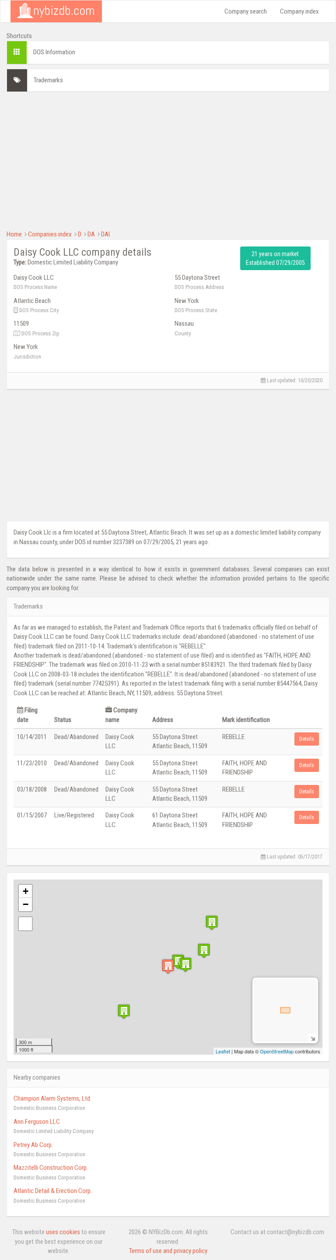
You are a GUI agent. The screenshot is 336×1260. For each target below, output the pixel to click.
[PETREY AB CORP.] (204, 951)
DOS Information (54, 52)
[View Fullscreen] (25, 923)
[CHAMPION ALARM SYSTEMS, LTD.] (178, 962)
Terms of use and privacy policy (168, 1251)
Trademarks (48, 80)
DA (91, 234)
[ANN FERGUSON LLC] (185, 965)
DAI (105, 234)
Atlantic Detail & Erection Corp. (53, 1191)
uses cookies (63, 1232)
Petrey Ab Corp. (33, 1145)
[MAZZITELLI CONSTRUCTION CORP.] (212, 923)
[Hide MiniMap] (312, 1038)
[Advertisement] (168, 160)
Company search (245, 11)
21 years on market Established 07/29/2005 (275, 258)
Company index (299, 11)
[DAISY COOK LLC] (168, 966)
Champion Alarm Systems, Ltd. (52, 1098)
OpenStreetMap (277, 1051)
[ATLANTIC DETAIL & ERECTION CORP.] (124, 1011)
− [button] (25, 904)
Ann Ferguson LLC (37, 1122)
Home (14, 234)
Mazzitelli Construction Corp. (51, 1168)
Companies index (50, 234)
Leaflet (223, 1051)
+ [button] (25, 891)
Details (306, 739)
